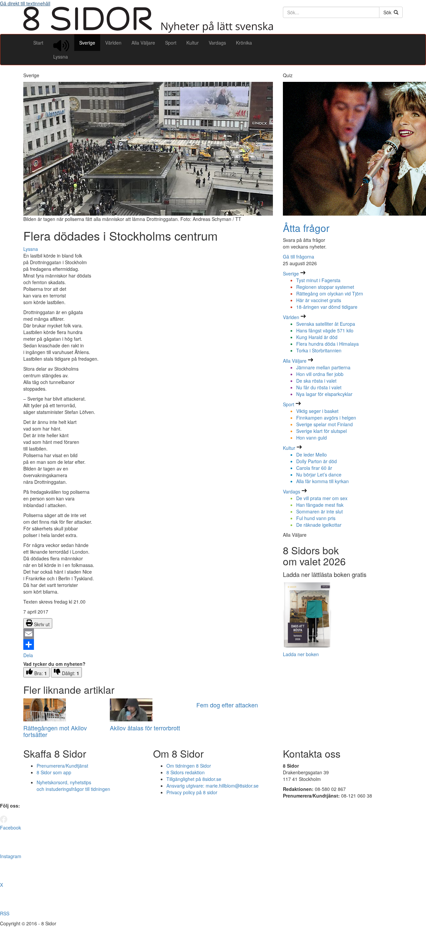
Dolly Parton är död (316, 461)
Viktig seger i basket (317, 411)
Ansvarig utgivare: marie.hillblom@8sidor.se (212, 785)
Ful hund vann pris (315, 518)
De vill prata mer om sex (321, 498)
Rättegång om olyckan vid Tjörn (329, 293)
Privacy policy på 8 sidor (191, 792)
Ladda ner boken (301, 654)
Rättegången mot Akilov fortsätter (55, 731)
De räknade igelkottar (318, 524)
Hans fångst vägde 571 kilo (324, 330)
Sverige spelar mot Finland (324, 424)
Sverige (87, 42)
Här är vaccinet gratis (318, 300)
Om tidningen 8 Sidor (188, 765)
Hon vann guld (311, 437)
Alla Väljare (143, 42)
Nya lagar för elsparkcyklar (324, 394)
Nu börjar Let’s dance (318, 474)
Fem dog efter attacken (227, 704)
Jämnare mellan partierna (323, 367)
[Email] (148, 634)
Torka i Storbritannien (318, 350)
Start (38, 42)
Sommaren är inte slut (319, 511)
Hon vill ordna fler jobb (319, 374)
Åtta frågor (306, 228)
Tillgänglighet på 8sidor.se (193, 779)
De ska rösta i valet (316, 380)
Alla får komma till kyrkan (322, 481)
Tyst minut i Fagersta (318, 280)
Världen (113, 42)
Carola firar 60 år (314, 468)
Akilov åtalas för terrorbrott (145, 727)
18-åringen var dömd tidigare (326, 306)
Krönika (244, 42)
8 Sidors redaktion (185, 772)
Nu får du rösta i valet (318, 387)
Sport (170, 42)
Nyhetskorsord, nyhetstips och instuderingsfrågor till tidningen (73, 785)
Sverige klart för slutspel (321, 431)
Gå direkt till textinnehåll (25, 3)
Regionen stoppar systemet (325, 286)
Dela (28, 655)
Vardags (217, 42)
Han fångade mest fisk (319, 504)
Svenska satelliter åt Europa (325, 323)
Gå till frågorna (298, 256)
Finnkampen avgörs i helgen (326, 417)
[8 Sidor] (148, 30)
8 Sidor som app (54, 772)
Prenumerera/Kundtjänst (62, 765)
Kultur (192, 42)
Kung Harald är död (316, 337)
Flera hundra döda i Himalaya (327, 343)
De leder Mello (311, 454)
